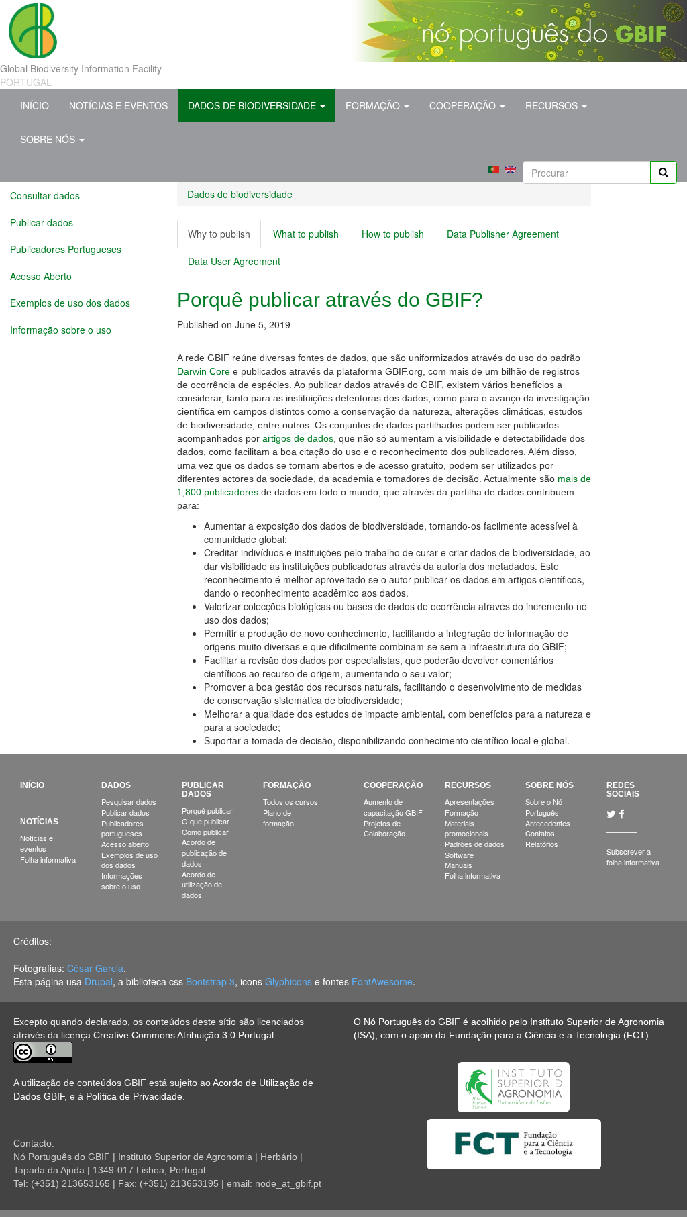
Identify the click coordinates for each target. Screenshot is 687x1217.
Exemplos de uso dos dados (70, 302)
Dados (116, 785)
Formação (374, 105)
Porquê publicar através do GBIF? (330, 300)
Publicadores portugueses (122, 828)
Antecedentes (547, 823)
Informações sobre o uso (121, 880)
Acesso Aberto (41, 276)
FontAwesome (382, 981)
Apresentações (469, 801)
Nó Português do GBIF (412, 1021)
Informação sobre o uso (60, 329)
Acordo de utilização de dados (202, 884)
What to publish (306, 233)
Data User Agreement (234, 261)
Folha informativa (48, 859)
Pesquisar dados (128, 801)
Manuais (458, 864)
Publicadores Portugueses (65, 249)
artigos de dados (297, 438)
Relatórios (541, 843)
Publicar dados (41, 222)
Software (459, 854)
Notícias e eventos (36, 843)
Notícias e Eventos (118, 105)
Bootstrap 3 (210, 981)
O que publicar (205, 821)
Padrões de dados (475, 843)
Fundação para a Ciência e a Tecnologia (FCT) (549, 1035)
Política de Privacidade (134, 1096)
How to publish (393, 233)
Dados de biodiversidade (253, 105)
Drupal (99, 981)
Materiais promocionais (466, 828)
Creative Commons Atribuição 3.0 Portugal (183, 1035)
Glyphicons (288, 981)
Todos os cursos (290, 801)
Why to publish (224, 237)
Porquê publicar (207, 810)
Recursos (552, 105)
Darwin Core (203, 371)
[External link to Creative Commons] (42, 1051)
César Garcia (95, 968)
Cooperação (463, 105)
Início (34, 105)
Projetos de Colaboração (384, 828)
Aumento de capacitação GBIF (393, 807)
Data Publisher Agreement (503, 233)
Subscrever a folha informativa (632, 856)
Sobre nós (49, 139)
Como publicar (205, 831)
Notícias (39, 821)
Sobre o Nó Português (543, 807)
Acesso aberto (125, 843)
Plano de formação (278, 817)
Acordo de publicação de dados (204, 852)
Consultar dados (45, 195)
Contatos (540, 833)
